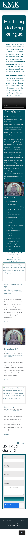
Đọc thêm (6, 322)
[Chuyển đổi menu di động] (25, 2)
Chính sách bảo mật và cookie (10, 523)
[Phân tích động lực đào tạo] (14, 272)
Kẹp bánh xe (9, 407)
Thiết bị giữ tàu (15, 292)
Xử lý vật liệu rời (9, 410)
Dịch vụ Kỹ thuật (12, 355)
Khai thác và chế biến (12, 290)
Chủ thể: (6, 474)
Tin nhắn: (7, 483)
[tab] (14, 112)
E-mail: (6, 466)
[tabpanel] (14, 183)
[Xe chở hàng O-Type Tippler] (14, 336)
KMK (7, 289)
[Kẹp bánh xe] (14, 395)
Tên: (5, 457)
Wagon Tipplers (10, 356)
